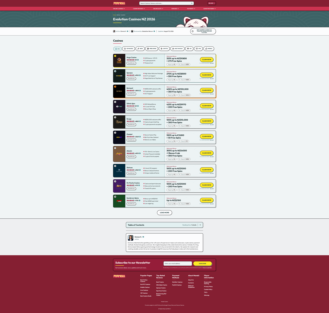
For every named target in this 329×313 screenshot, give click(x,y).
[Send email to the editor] (127, 31)
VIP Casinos (144, 293)
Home (114, 15)
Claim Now (206, 60)
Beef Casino (160, 282)
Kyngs (129, 119)
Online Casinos (118, 8)
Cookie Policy (208, 289)
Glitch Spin (131, 103)
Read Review (131, 63)
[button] (164, 225)
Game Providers (208, 8)
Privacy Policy (208, 286)
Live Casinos (144, 290)
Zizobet (129, 134)
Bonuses (174, 8)
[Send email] (143, 237)
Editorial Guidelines (191, 286)
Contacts (191, 283)
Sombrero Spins (133, 198)
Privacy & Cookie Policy (207, 267)
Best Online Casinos (143, 280)
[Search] (192, 3)
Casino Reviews (138, 8)
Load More (164, 213)
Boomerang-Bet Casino (161, 294)
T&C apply (212, 63)
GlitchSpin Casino (161, 285)
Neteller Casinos (177, 282)
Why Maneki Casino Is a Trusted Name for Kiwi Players (204, 31)
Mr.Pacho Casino (133, 183)
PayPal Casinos (177, 285)
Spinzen (130, 73)
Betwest (130, 88)
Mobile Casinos (145, 287)
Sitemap (206, 295)
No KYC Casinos (145, 284)
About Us (191, 280)
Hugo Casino (131, 57)
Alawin (129, 151)
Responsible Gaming (207, 282)
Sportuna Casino (161, 291)
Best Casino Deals (145, 296)
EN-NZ (211, 3)
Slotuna (130, 167)
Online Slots (157, 8)
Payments (190, 8)
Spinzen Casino (161, 288)
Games (118, 15)
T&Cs (205, 292)
